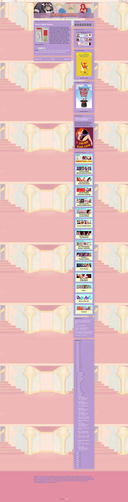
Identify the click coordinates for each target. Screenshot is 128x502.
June (79, 385)
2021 (78, 351)
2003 (78, 466)
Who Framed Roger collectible (59, 52)
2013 (78, 367)
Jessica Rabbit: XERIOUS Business (84, 76)
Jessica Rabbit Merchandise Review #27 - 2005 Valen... (82, 398)
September (80, 379)
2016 (78, 361)
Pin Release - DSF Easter (81, 335)
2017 (78, 359)
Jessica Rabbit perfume (45, 52)
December (80, 373)
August (79, 381)
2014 (78, 365)
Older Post (67, 59)
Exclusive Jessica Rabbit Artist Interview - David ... (83, 437)
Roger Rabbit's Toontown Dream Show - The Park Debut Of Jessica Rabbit (84, 332)
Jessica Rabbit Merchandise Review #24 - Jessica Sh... (82, 414)
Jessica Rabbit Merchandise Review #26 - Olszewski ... (82, 403)
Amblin (40, 50)
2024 (78, 344)
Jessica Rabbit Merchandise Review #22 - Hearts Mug (82, 448)
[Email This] (38, 48)
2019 (78, 355)
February (80, 393)
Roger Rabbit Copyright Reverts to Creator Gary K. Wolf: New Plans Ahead (83, 322)
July (79, 383)
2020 (78, 353)
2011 (78, 371)
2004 (78, 464)
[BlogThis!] (40, 48)
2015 (78, 363)
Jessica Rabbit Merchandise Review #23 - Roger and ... (82, 425)
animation (44, 50)
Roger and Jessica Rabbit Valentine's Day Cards (83, 417)
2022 (78, 348)
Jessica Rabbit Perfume (83, 406)
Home (52, 59)
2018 (78, 357)
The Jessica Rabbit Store (81, 325)
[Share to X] (41, 48)
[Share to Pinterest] (44, 48)
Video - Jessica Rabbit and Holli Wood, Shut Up (82, 432)
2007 (78, 458)
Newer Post (38, 59)
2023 (78, 346)
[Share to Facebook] (43, 48)
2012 (78, 369)
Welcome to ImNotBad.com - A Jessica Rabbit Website (83, 119)
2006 (78, 460)
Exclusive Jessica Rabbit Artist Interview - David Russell (82, 328)
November (80, 375)
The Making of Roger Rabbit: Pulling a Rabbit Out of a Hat (84, 109)
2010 (78, 452)
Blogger (67, 499)
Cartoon (49, 50)
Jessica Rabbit (59, 50)
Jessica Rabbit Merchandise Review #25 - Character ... (82, 409)
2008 (78, 456)
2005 (78, 462)
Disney (53, 50)
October (80, 377)
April (79, 389)
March (79, 391)
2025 (78, 342)
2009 (78, 454)
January (80, 395)
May (79, 387)
